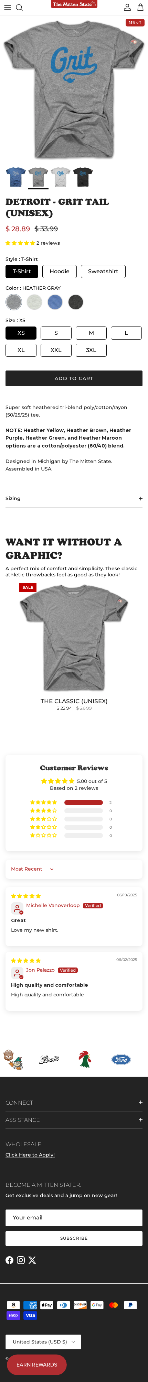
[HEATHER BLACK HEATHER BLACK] (75, 302)
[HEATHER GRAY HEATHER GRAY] (14, 302)
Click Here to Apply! (30, 1155)
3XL (91, 350)
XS (21, 333)
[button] (21, 243)
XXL (56, 350)
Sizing (13, 498)
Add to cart (74, 378)
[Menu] (7, 7)
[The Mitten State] (74, 4)
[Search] (22, 7)
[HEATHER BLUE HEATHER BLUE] (55, 302)
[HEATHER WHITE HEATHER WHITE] (34, 302)
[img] (26, 896)
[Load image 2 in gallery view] (74, 89)
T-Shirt (22, 271)
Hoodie (60, 271)
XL (21, 350)
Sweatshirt (103, 271)
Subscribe (74, 1238)
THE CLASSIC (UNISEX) (74, 701)
